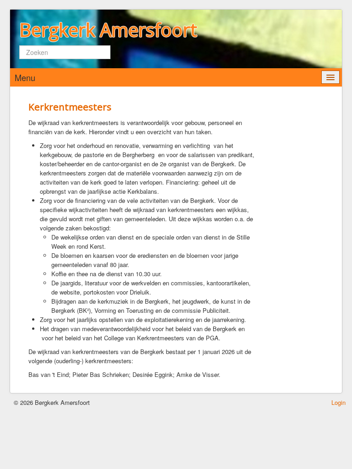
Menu (25, 77)
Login (338, 402)
